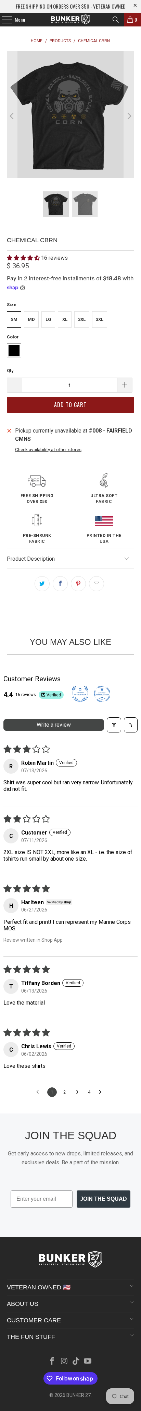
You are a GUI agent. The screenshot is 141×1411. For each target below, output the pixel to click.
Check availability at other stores (48, 449)
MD (31, 319)
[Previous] (12, 116)
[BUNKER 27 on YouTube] (88, 1361)
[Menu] (3, 19)
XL (64, 319)
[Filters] (114, 724)
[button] (24, 258)
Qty (10, 370)
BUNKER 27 (78, 1395)
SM (14, 319)
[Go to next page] (102, 1092)
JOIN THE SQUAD (103, 1199)
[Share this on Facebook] (60, 583)
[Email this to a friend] (96, 583)
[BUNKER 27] (70, 19)
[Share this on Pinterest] (78, 583)
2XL (82, 319)
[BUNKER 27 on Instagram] (64, 1361)
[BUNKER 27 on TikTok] (76, 1361)
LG (48, 319)
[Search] (115, 19)
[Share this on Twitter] (42, 583)
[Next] (129, 116)
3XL (99, 319)
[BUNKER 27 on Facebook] (52, 1361)
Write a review (54, 724)
